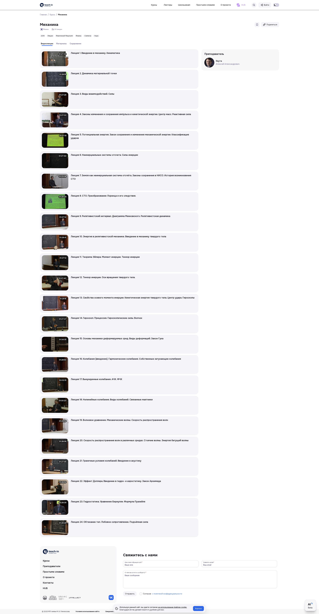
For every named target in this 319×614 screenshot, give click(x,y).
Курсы (52, 14)
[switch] (276, 5)
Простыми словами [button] (205, 5)
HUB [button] (243, 5)
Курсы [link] (46, 560)
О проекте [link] (48, 577)
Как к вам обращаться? (133, 562)
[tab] (47, 44)
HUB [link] (45, 588)
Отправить (130, 594)
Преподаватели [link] (51, 566)
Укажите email (208, 562)
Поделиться (272, 24)
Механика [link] (62, 14)
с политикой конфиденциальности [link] (167, 594)
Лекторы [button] (168, 5)
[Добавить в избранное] (257, 24)
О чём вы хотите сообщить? (135, 572)
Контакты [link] (48, 582)
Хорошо (198, 608)
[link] (46, 5)
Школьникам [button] (184, 5)
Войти (266, 5)
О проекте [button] (226, 5)
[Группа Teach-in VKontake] (111, 597)
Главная (43, 14)
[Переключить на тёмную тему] (276, 5)
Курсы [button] (154, 5)
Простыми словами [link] (53, 571)
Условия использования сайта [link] (87, 612)
